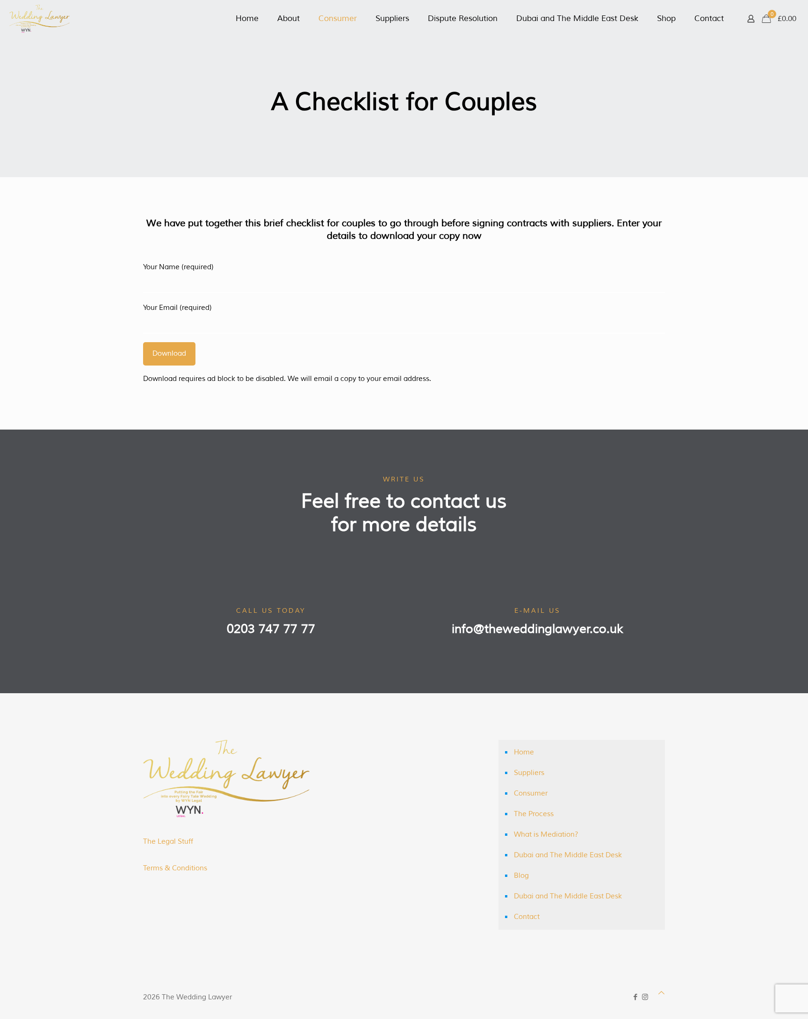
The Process (534, 814)
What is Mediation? (546, 834)
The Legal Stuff (168, 841)
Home (524, 752)
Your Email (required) (177, 307)
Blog (521, 875)
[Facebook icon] (635, 997)
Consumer (531, 793)
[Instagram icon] (645, 997)
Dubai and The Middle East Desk (568, 855)
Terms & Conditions (175, 868)
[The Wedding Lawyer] (39, 18)
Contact (527, 916)
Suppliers (529, 772)
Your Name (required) (178, 267)
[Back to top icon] (661, 993)
